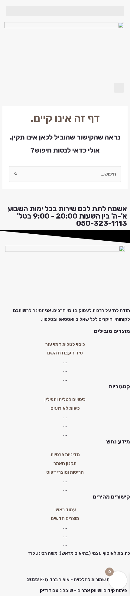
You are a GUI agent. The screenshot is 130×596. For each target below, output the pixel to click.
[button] (65, 11)
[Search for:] (65, 174)
